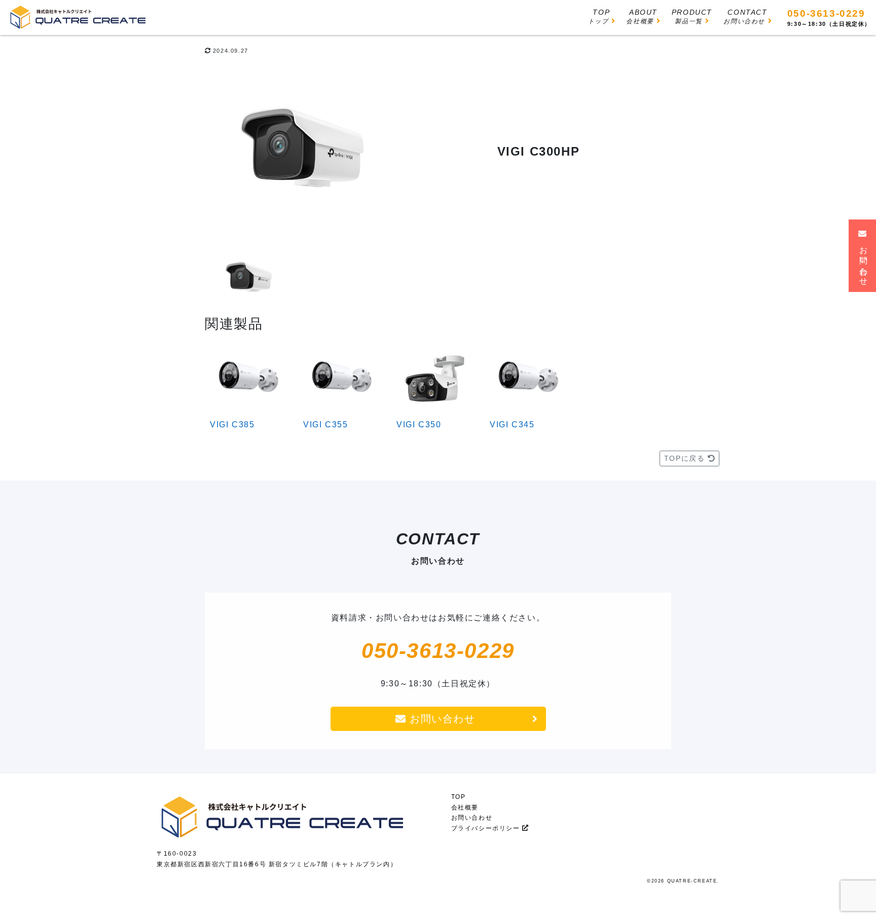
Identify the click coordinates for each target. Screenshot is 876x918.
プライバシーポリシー (487, 828)
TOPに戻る (686, 458)
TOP (458, 796)
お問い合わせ (440, 718)
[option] (301, 154)
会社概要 (465, 807)
